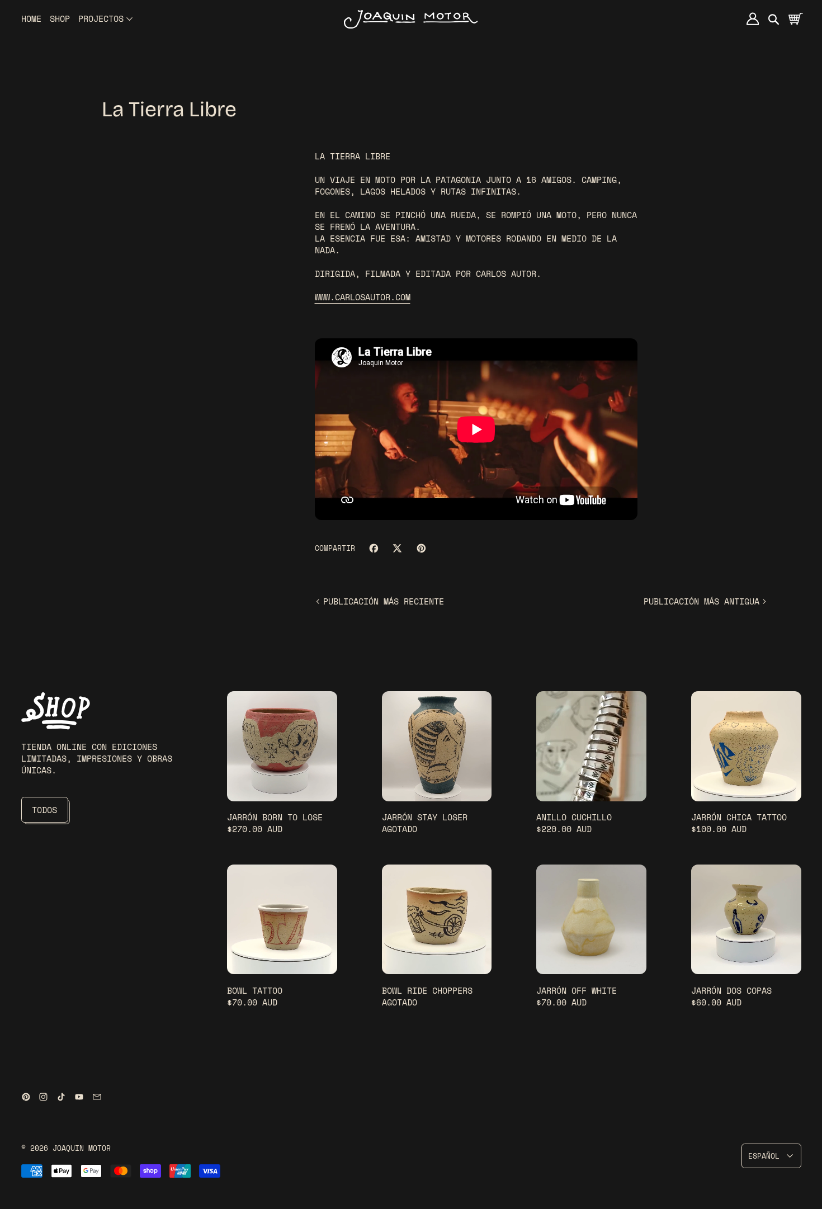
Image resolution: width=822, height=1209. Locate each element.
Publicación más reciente (383, 601)
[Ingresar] (753, 18)
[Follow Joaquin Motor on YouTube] (79, 1097)
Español (764, 1155)
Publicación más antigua (701, 601)
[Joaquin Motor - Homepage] (411, 18)
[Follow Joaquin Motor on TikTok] (61, 1097)
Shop (60, 18)
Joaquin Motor (82, 1148)
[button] (774, 18)
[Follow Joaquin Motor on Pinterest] (26, 1097)
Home (31, 18)
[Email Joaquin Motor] (97, 1097)
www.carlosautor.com (362, 297)
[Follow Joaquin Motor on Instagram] (43, 1097)
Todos (44, 810)
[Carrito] (794, 18)
